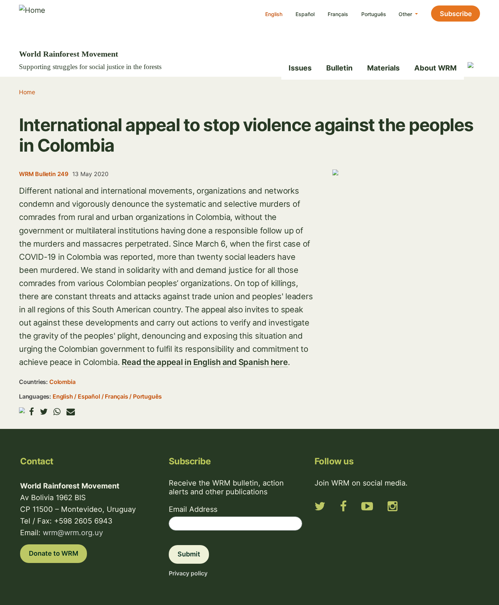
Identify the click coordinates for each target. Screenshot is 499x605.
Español (305, 14)
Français (338, 14)
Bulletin (339, 68)
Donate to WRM (53, 553)
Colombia (62, 381)
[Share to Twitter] (43, 411)
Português (373, 14)
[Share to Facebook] (31, 411)
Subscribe (456, 14)
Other (406, 14)
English (273, 14)
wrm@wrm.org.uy (73, 532)
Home (27, 92)
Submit (189, 554)
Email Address (193, 509)
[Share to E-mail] (70, 411)
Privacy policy (188, 573)
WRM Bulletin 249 (43, 174)
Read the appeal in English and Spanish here (204, 362)
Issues (300, 68)
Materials (383, 68)
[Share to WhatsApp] (57, 411)
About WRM (435, 68)
